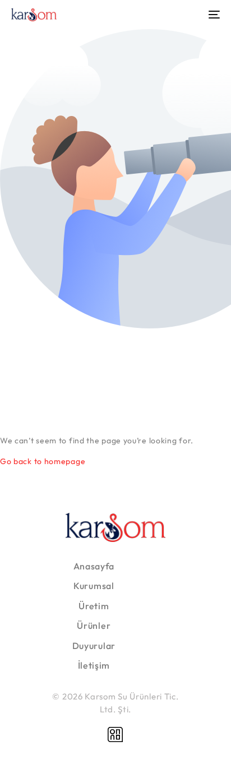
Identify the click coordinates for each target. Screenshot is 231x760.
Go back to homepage (42, 461)
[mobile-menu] (213, 14)
